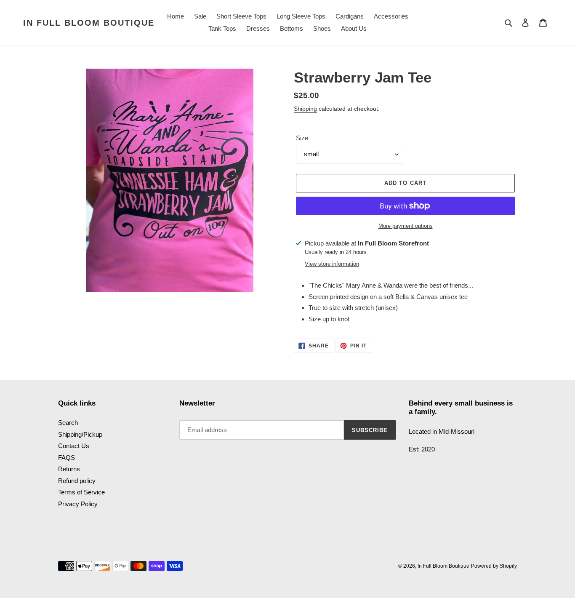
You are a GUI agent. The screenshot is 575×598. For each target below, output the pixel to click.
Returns (69, 469)
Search (68, 422)
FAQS (66, 457)
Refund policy (77, 480)
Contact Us (73, 445)
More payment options (405, 226)
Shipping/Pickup (80, 434)
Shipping (305, 108)
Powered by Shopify (494, 566)
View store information (332, 264)
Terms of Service (81, 492)
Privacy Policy (78, 503)
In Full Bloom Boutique (88, 22)
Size (302, 137)
